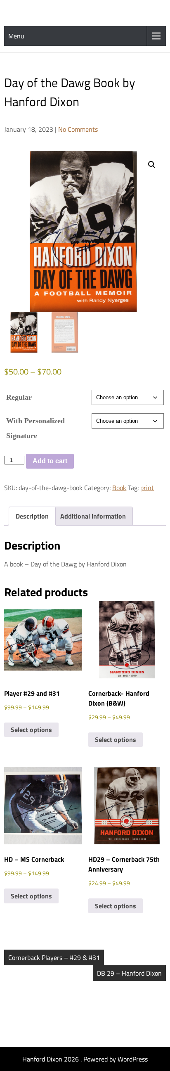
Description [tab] (32, 516)
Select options (31, 730)
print (147, 488)
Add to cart (50, 460)
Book (119, 488)
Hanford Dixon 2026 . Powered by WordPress (85, 1059)
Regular (19, 397)
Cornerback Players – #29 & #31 (54, 957)
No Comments (78, 129)
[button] (151, 164)
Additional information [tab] (93, 516)
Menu (16, 36)
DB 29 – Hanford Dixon (129, 973)
